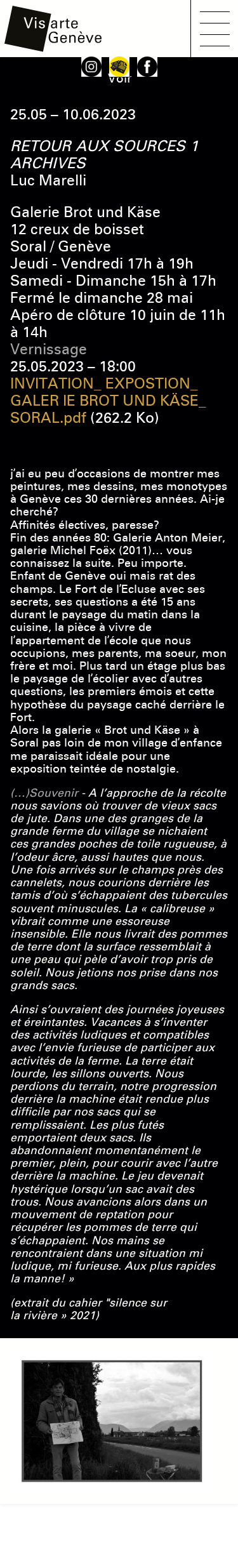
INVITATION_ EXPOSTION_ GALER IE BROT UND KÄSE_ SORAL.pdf (108, 401)
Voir (119, 78)
